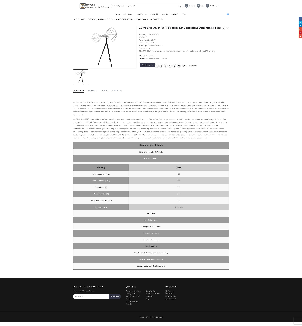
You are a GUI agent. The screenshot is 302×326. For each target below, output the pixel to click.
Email (179, 66)
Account (192, 6)
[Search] (180, 6)
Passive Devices (141, 14)
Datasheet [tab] (92, 90)
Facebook (157, 66)
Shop (184, 14)
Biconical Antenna (153, 59)
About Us (165, 14)
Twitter (161, 66)
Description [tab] (78, 90)
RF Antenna (163, 59)
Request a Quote (147, 65)
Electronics (154, 14)
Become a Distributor (153, 294)
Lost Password (170, 299)
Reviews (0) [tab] (116, 90)
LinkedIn (166, 66)
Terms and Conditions (133, 291)
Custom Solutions (132, 301)
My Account (169, 291)
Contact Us (149, 296)
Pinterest (174, 66)
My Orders (169, 294)
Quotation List (150, 291)
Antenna (117, 14)
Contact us (214, 6)
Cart (202, 6)
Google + (170, 66)
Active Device (128, 14)
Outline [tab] (104, 90)
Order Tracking (170, 296)
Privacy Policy (131, 294)
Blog (147, 299)
